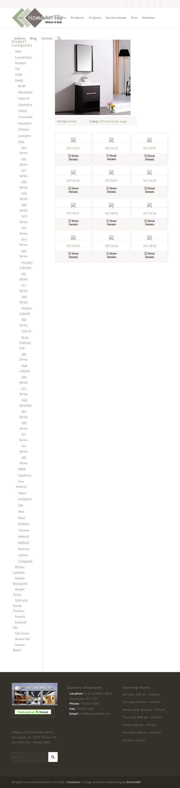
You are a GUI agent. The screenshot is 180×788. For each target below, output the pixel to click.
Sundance (24, 475)
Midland (23, 543)
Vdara (22, 493)
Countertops (23, 57)
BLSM (21, 86)
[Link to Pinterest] (143, 3)
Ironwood (24, 499)
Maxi (21, 512)
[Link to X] (136, 3)
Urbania (23, 530)
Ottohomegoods (29, 105)
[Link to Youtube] (150, 3)
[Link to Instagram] (129, 3)
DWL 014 (27, 331)
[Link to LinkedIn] (164, 3)
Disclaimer (74, 782)
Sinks (18, 52)
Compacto (25, 561)
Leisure (23, 555)
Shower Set (22, 639)
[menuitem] (18, 17)
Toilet (18, 75)
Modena (23, 524)
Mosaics (20, 63)
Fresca (22, 111)
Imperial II (24, 123)
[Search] (59, 38)
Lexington (24, 136)
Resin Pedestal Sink (25, 343)
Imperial (23, 98)
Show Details (73, 157)
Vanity (19, 80)
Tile (17, 69)
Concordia (25, 117)
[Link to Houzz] (157, 3)
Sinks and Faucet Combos (20, 605)
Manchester (26, 92)
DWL (21, 142)
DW (20, 505)
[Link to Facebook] (122, 3)
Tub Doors (22, 633)
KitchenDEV (133, 782)
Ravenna (24, 549)
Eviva (21, 518)
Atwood (23, 536)
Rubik (22, 469)
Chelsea (23, 129)
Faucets (20, 617)
